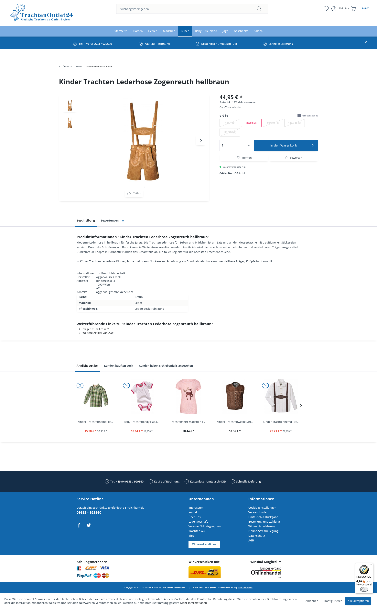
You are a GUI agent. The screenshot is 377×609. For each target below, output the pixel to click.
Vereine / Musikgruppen (204, 526)
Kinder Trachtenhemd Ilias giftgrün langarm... (97, 422)
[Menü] (370, 565)
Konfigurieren (333, 601)
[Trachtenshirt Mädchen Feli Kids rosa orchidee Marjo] (188, 396)
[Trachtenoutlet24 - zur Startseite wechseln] (42, 13)
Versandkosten (233, 107)
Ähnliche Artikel (87, 365)
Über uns (194, 517)
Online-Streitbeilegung (263, 531)
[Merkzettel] (326, 9)
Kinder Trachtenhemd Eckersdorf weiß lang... (282, 422)
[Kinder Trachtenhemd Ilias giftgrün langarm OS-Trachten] (96, 396)
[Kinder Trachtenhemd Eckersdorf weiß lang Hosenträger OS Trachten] (281, 396)
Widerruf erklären (204, 544)
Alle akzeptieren (358, 601)
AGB (251, 540)
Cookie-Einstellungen (262, 507)
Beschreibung (86, 220)
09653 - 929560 (89, 512)
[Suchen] (259, 9)
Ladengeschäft (198, 521)
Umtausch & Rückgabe (263, 517)
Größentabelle (310, 115)
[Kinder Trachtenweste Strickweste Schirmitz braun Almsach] (235, 396)
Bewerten (295, 157)
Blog (191, 536)
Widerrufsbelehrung (261, 526)
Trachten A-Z (196, 531)
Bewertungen (112, 220)
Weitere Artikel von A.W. (98, 333)
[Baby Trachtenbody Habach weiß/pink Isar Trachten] (142, 396)
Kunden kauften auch (118, 365)
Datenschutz (256, 536)
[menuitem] (192, 9)
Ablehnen (312, 601)
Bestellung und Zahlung (264, 521)
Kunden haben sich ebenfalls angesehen (166, 365)
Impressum (195, 507)
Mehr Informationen (193, 603)
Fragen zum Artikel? (95, 329)
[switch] (364, 589)
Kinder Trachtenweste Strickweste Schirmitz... (236, 422)
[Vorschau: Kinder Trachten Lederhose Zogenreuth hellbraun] (70, 105)
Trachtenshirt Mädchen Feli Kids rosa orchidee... (189, 422)
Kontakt (193, 512)
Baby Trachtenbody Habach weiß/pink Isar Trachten (143, 422)
